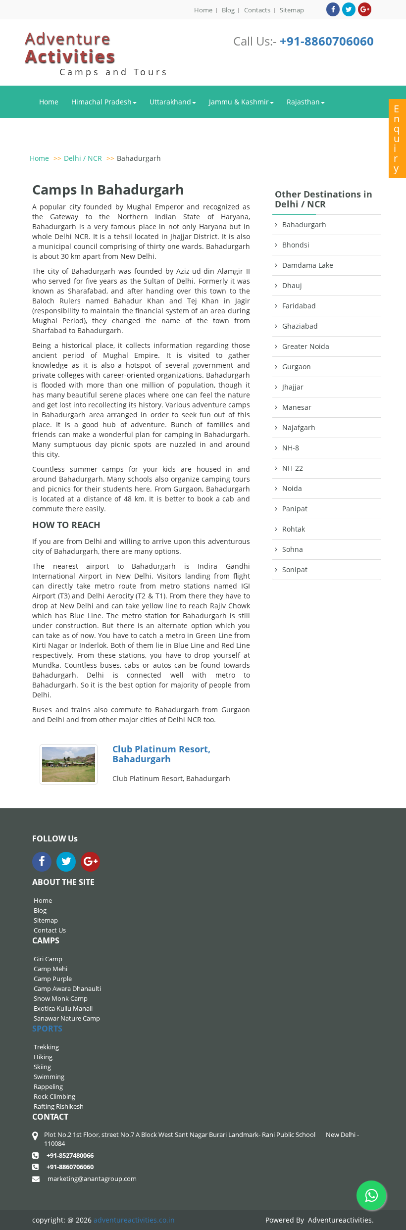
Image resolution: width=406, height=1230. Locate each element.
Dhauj (292, 285)
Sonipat (294, 569)
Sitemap (292, 9)
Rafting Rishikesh (59, 1106)
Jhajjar (293, 387)
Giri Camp (48, 958)
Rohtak (293, 529)
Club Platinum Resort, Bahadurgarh (161, 754)
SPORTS (47, 1028)
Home (203, 9)
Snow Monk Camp (61, 998)
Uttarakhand (170, 101)
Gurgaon (296, 366)
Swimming (49, 1076)
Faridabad (299, 305)
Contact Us (50, 930)
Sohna (292, 549)
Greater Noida (305, 346)
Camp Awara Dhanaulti (67, 988)
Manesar (296, 407)
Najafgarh (298, 427)
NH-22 (292, 468)
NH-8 (290, 447)
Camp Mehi (50, 968)
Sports (105, 133)
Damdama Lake (307, 265)
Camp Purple (53, 978)
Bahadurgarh (139, 158)
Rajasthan (303, 101)
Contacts (257, 9)
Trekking (46, 1046)
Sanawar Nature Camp (67, 1018)
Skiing (42, 1066)
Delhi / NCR (58, 133)
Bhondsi (295, 244)
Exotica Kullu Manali (63, 1008)
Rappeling (48, 1086)
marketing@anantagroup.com (92, 1178)
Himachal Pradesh (101, 101)
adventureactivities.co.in (134, 1220)
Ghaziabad (300, 326)
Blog (228, 9)
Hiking (43, 1056)
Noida (292, 488)
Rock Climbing (54, 1096)
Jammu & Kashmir (239, 101)
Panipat (294, 508)
